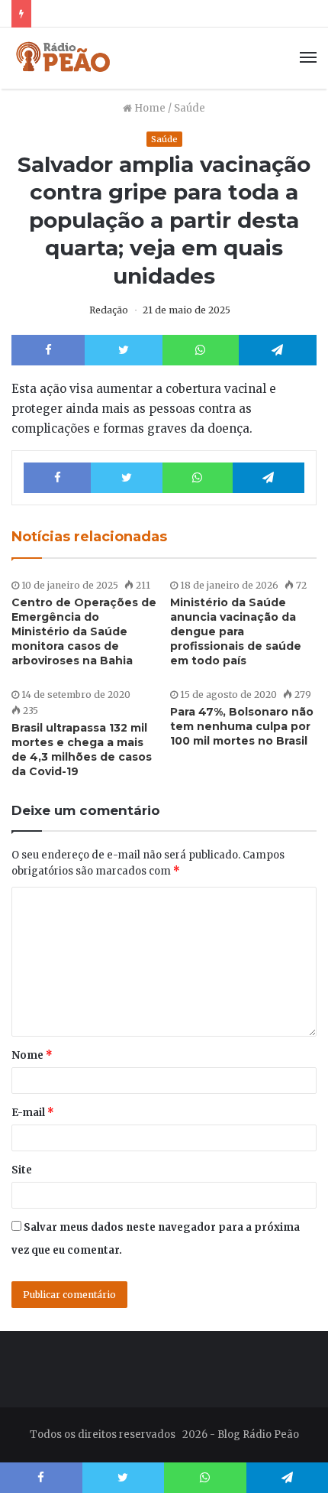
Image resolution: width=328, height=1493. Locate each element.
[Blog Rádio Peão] (63, 58)
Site (21, 1170)
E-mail (32, 1112)
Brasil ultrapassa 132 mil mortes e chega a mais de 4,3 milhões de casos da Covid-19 (81, 749)
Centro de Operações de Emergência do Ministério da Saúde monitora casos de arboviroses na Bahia (83, 631)
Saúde (189, 108)
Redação (108, 310)
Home (149, 108)
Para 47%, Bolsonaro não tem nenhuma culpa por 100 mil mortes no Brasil (242, 726)
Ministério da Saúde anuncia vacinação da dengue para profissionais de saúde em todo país (235, 631)
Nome (32, 1055)
